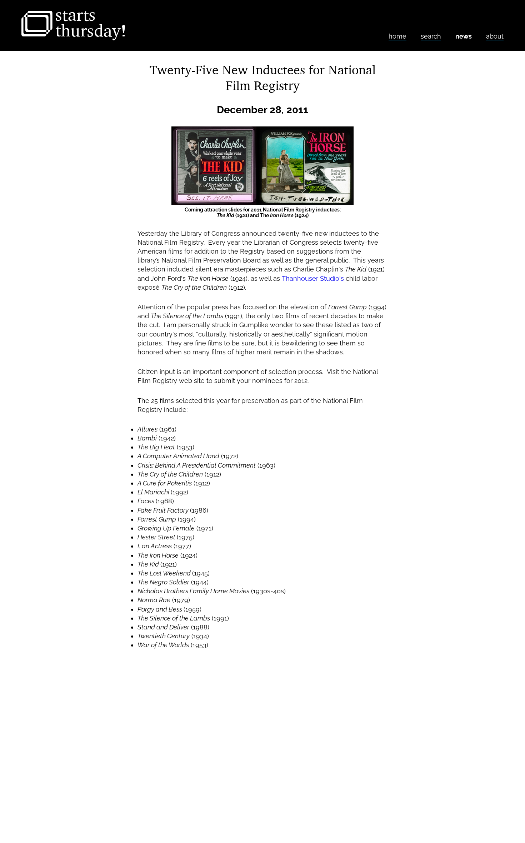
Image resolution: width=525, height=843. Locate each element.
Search (431, 36)
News (463, 36)
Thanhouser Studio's (313, 278)
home (397, 36)
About (495, 36)
